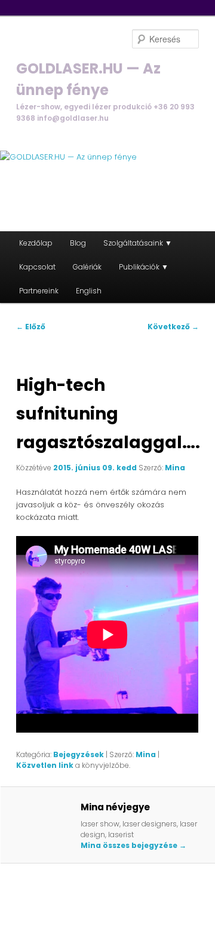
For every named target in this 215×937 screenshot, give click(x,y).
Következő (173, 326)
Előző (30, 326)
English (89, 291)
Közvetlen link (45, 765)
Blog (78, 243)
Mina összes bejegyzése (133, 845)
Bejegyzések (78, 754)
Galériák (87, 267)
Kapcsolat (37, 267)
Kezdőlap (36, 243)
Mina (175, 468)
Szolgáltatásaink (133, 243)
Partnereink (39, 291)
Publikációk (139, 267)
